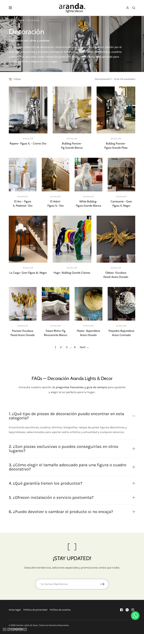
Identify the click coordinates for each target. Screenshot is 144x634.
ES (25, 629)
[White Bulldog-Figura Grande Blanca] (88, 174)
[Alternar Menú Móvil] (13, 8)
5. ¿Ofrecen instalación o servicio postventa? (51, 497)
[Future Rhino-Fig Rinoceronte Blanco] (56, 304)
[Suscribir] (104, 584)
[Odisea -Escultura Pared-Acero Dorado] (116, 239)
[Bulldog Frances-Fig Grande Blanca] (72, 109)
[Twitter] (127, 609)
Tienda (20, 20)
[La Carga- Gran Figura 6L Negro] (28, 239)
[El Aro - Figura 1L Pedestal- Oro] (23, 174)
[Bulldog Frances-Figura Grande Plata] (116, 109)
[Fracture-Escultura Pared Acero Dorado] (23, 304)
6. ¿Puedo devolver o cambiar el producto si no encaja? (61, 512)
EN (4, 629)
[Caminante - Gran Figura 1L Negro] (121, 174)
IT (17, 629)
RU (20, 629)
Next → (84, 347)
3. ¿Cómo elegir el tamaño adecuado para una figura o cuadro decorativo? (67, 467)
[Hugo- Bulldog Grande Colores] (72, 239)
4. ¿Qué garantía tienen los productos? (45, 483)
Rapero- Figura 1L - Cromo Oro (28, 143)
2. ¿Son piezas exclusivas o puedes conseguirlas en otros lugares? (63, 448)
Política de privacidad (35, 609)
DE (13, 629)
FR (9, 629)
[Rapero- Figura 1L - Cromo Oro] (28, 109)
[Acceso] (127, 8)
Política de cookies (60, 609)
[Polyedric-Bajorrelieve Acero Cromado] (121, 304)
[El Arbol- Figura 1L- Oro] (56, 174)
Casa (11, 20)
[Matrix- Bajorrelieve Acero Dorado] (88, 304)
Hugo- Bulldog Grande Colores (72, 272)
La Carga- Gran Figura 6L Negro (28, 272)
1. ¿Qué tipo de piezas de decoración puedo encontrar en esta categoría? (66, 416)
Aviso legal (15, 609)
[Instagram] (132, 609)
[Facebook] (121, 609)
